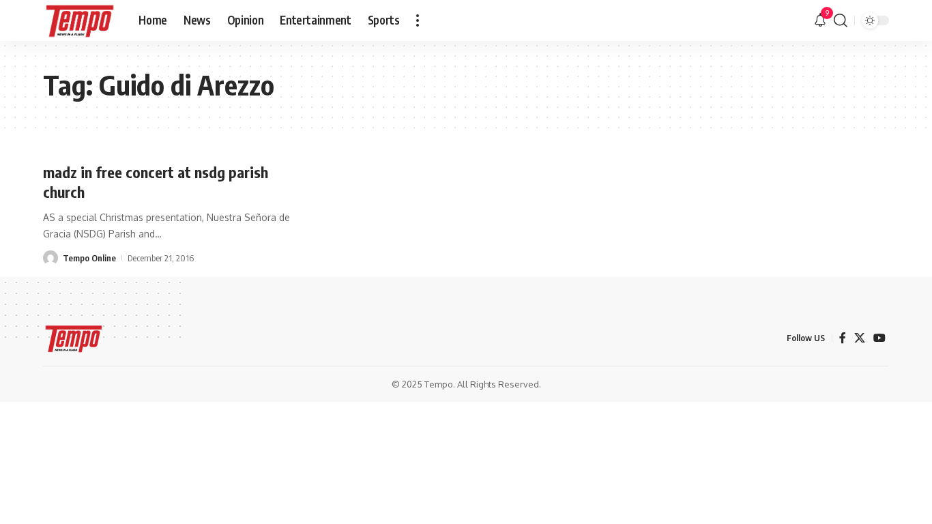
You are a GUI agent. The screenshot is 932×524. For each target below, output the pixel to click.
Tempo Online (89, 257)
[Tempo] (80, 20)
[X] (860, 338)
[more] (417, 20)
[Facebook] (842, 338)
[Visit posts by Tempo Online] (50, 257)
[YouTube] (879, 338)
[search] (840, 20)
